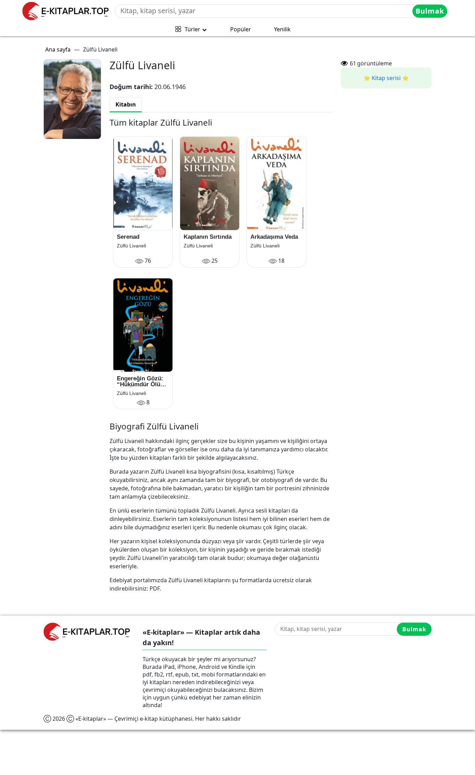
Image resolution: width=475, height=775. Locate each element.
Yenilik (282, 29)
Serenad (128, 237)
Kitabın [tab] (125, 104)
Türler (192, 29)
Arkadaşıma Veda (274, 237)
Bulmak (430, 11)
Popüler (240, 29)
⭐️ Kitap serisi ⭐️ (386, 78)
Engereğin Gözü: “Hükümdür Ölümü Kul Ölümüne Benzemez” (143, 381)
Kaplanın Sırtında (208, 237)
